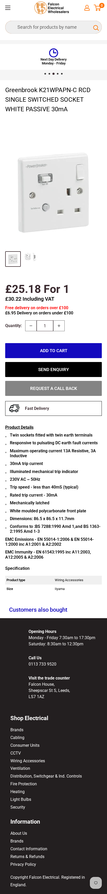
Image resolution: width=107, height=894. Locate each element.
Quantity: (13, 325)
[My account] (87, 8)
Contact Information (28, 848)
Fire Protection (23, 783)
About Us (18, 833)
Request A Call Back (53, 388)
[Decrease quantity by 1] (31, 325)
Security (17, 807)
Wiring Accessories (27, 760)
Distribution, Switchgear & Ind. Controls (46, 776)
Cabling (17, 737)
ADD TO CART (53, 350)
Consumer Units (24, 745)
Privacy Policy (23, 864)
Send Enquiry (53, 369)
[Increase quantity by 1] (59, 325)
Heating (17, 791)
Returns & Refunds (27, 856)
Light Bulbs (20, 799)
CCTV (15, 753)
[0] (97, 8)
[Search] (95, 27)
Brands (16, 729)
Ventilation (20, 768)
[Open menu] (7, 8)
